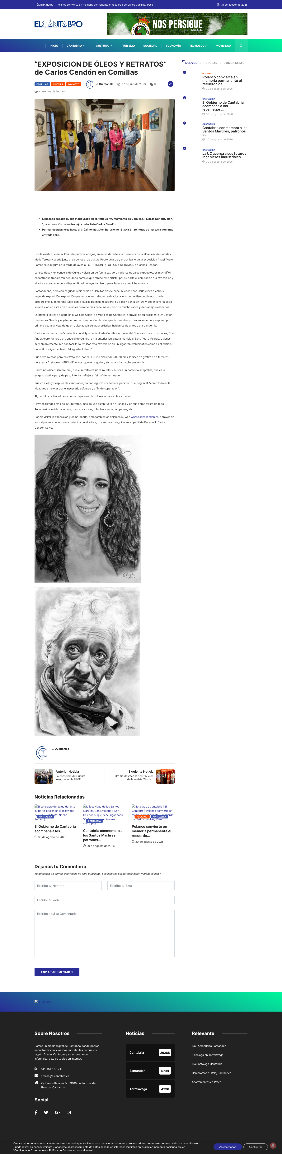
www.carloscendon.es (144, 416)
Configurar (255, 1146)
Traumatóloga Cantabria (207, 1064)
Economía (173, 45)
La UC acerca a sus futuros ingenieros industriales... (224, 155)
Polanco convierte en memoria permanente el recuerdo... (103, 831)
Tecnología (198, 45)
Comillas (42, 84)
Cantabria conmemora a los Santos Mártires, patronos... (54, 835)
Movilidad (223, 45)
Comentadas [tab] (233, 62)
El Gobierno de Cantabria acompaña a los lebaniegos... (223, 105)
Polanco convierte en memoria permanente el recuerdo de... (222, 80)
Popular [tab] (210, 62)
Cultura (102, 45)
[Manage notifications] (273, 1145)
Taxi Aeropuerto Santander (209, 1045)
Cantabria (74, 45)
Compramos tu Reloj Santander (211, 1073)
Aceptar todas (227, 1146)
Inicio (54, 45)
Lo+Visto (74, 84)
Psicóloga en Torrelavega (207, 1054)
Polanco (93, 816)
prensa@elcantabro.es (55, 1076)
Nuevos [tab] (191, 62)
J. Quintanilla (104, 84)
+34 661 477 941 (51, 1068)
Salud (226, 59)
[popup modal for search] (241, 45)
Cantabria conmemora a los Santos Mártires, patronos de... (224, 131)
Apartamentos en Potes (206, 1082)
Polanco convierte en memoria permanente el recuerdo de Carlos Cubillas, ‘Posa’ (105, 4)
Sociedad (150, 45)
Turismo (128, 45)
